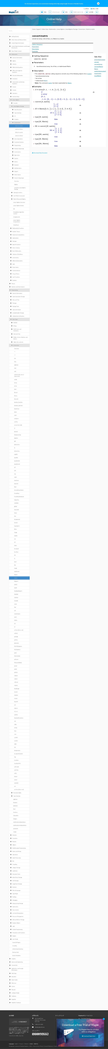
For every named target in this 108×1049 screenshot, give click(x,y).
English (16, 1043)
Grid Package (15, 880)
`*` (14, 351)
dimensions (17, 444)
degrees (16, 438)
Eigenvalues (17, 155)
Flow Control (15, 910)
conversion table (18, 425)
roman (15, 698)
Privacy (41, 1046)
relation (16, 695)
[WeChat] (47, 1034)
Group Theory (15, 273)
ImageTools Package (17, 884)
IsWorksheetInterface (17, 949)
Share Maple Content (16, 51)
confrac (16, 421)
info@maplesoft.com (40, 1027)
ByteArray (16, 408)
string (15, 727)
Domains (14, 835)
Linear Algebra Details (18, 205)
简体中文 (36, 1043)
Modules (14, 841)
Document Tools (16, 874)
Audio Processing (16, 858)
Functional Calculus (19, 142)
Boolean (15, 802)
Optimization (15, 238)
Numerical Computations (18, 234)
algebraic (16, 365)
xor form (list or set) (19, 789)
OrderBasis (16, 225)
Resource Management (17, 916)
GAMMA (16, 503)
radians (16, 675)
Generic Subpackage (19, 178)
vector (15, 779)
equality (16, 457)
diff (15, 441)
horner (16, 522)
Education (13, 976)
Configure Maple (15, 993)
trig (15, 757)
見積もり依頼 (95, 8)
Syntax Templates (16, 955)
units (15, 773)
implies (15, 535)
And (15, 368)
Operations (15, 854)
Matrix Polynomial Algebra (19, 199)
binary (15, 395)
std (15, 721)
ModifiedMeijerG (18, 591)
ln (14, 558)
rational (16, 682)
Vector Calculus (16, 247)
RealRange (16, 688)
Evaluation (14, 78)
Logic (13, 264)
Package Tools (15, 306)
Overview (16, 181)
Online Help (45, 29)
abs (15, 358)
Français (21, 1043)
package (16, 636)
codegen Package (16, 867)
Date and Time (15, 300)
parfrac (16, 639)
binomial (16, 399)
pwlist (15, 669)
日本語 (31, 1043)
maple (15, 568)
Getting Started (15, 36)
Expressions (15, 906)
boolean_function (18, 402)
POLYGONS (17, 656)
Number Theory (16, 231)
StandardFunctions (18, 718)
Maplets (14, 936)
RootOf (16, 701)
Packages (14, 241)
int (14, 542)
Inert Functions (16, 277)
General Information (17, 57)
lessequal (16, 548)
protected (15, 828)
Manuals (13, 989)
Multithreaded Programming (19, 848)
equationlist (17, 460)
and (15, 371)
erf (15, 467)
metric (15, 584)
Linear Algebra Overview (19, 202)
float (15, 487)
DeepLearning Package (17, 903)
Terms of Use (36, 1046)
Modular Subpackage (19, 148)
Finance (14, 86)
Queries (16, 158)
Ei (14, 447)
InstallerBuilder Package (18, 313)
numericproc (17, 613)
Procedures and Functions (18, 932)
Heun (15, 513)
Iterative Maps (15, 96)
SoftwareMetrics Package (18, 919)
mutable (16, 600)
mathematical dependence (19, 822)
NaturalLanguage (16, 890)
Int (15, 539)
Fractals (14, 90)
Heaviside (16, 509)
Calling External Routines (18, 316)
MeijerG (16, 581)
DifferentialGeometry (17, 260)
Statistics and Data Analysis (18, 286)
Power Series (15, 267)
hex (15, 516)
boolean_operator (18, 405)
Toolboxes (13, 996)
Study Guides (14, 980)
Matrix (15, 574)
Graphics (16, 119)
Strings (15, 326)
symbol (16, 737)
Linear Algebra (15, 99)
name (15, 604)
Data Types (15, 319)
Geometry (14, 93)
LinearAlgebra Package (18, 106)
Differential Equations (17, 67)
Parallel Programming (17, 929)
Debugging (14, 900)
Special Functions (16, 244)
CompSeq (14, 945)
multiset (16, 597)
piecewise (16, 643)
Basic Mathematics (16, 251)
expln (15, 477)
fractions (15, 812)
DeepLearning (17, 434)
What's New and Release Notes (18, 39)
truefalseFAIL (17, 763)
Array (15, 382)
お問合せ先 (35, 1015)
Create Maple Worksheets (17, 43)
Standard (16, 165)
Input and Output (16, 309)
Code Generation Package (18, 296)
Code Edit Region (16, 942)
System (13, 986)
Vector (15, 776)
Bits (13, 861)
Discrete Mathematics (17, 75)
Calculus (14, 64)
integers (15, 818)
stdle (15, 724)
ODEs (15, 620)
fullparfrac (16, 500)
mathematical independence (19, 825)
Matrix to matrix (19, 126)
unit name (16, 766)
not (15, 610)
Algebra (14, 61)
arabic (15, 379)
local (15, 561)
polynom (16, 659)
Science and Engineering (17, 962)
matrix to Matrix (19, 129)
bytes (15, 412)
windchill (16, 783)
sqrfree (16, 714)
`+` (15, 355)
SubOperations (18, 168)
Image (15, 532)
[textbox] (50, 89)
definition (15, 805)
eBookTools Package (17, 877)
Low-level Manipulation (17, 913)
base (15, 389)
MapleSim (13, 999)
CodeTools (14, 871)
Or (15, 623)
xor (15, 786)
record (15, 692)
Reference (13, 983)
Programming (17, 145)
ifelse (15, 529)
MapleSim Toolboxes (16, 1002)
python (16, 672)
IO (15, 116)
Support (16, 171)
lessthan (16, 552)
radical (15, 679)
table (15, 744)
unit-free (16, 770)
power (15, 665)
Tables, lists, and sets (18, 342)
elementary (17, 451)
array (15, 386)
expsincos (16, 480)
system (16, 740)
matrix (15, 578)
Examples (15, 103)
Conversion (16, 345)
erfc (15, 470)
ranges (15, 831)
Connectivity (14, 965)
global (15, 506)
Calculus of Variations (17, 254)
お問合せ (87, 8)
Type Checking (17, 113)
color (15, 415)
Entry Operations (18, 139)
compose (16, 418)
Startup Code (15, 952)
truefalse (16, 760)
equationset (17, 464)
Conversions (17, 122)
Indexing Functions (17, 192)
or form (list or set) (18, 630)
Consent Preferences (48, 1046)
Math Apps (14, 973)
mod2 (15, 587)
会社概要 (11, 1015)
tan (15, 747)
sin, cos (16, 711)
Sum (15, 731)
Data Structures (18, 109)
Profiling (14, 897)
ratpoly (16, 685)
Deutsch (26, 1043)
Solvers (16, 161)
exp (15, 473)
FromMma (16, 493)
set (15, 705)
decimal (16, 431)
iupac (15, 545)
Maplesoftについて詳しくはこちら (16, 1035)
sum (15, 734)
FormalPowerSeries (19, 490)
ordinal (16, 633)
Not (15, 607)
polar (15, 652)
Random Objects (16, 923)
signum (16, 708)
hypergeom (17, 526)
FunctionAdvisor (16, 270)
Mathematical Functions (18, 228)
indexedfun (15, 815)
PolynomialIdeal (18, 662)
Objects (14, 844)
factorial (16, 483)
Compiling (14, 864)
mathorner (16, 571)
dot (14, 208)
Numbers (14, 280)
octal (15, 617)
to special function (18, 753)
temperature (17, 750)
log (15, 565)
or (14, 626)
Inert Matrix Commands (19, 195)
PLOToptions (17, 649)
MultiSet (15, 322)
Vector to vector (19, 132)
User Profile (15, 939)
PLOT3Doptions (18, 646)
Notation (14, 887)
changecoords (16, 217)
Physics (13, 283)
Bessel (15, 392)
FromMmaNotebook (19, 496)
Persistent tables (17, 792)
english (16, 454)
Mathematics (14, 54)
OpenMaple (15, 893)
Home (34, 29)
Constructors (17, 152)
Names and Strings (16, 851)
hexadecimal (17, 519)
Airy (15, 361)
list (15, 555)
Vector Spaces (17, 174)
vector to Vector (19, 135)
